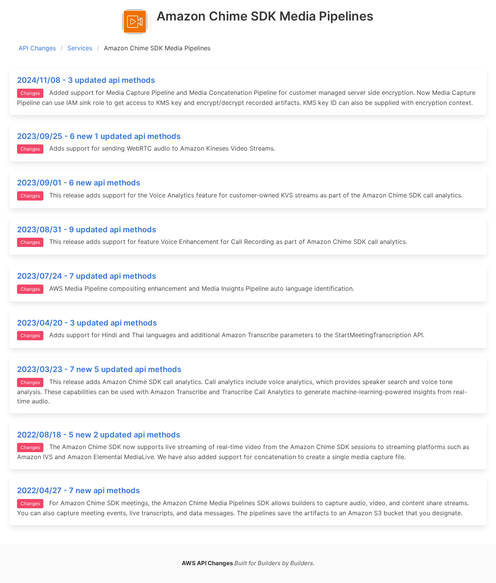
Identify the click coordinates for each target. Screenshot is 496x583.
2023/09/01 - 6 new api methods (78, 182)
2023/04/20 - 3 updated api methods (87, 323)
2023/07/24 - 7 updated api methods (86, 276)
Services (79, 48)
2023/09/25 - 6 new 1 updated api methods (99, 136)
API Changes (37, 48)
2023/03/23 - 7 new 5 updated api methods (99, 369)
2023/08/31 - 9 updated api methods (86, 229)
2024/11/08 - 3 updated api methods (86, 80)
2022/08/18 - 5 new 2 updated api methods (98, 434)
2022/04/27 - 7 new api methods (78, 490)
